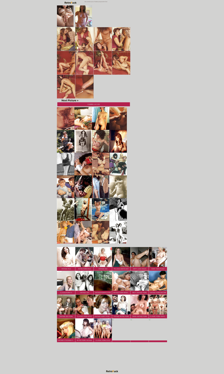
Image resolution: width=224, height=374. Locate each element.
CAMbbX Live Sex (94, 104)
